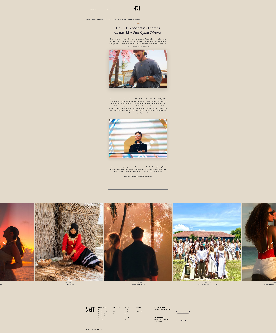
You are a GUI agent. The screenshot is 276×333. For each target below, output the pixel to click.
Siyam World (101, 319)
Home (88, 19)
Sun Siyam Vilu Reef (103, 315)
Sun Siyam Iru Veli (102, 311)
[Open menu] (188, 9)
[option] (68, 244)
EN (181, 9)
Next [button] (271, 242)
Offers (93, 9)
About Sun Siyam (97, 19)
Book (109, 9)
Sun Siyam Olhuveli (102, 313)
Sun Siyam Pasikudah (103, 317)
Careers (126, 315)
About (114, 313)
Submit (183, 312)
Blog (126, 313)
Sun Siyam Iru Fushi (103, 309)
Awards (126, 309)
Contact (137, 315)
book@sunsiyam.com (141, 311)
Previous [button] (4, 242)
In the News (108, 19)
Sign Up (183, 320)
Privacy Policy (128, 317)
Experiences (116, 309)
